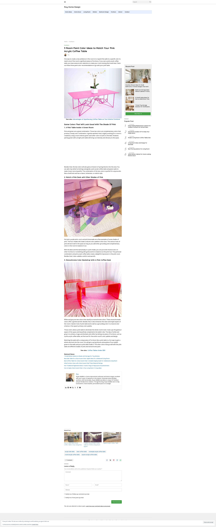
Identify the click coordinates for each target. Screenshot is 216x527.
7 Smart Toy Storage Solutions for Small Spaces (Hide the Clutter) (142, 105)
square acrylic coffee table (89, 454)
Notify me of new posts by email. (75, 497)
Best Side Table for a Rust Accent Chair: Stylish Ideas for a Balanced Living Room (87, 358)
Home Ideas (68, 12)
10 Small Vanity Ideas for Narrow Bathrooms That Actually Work (142, 98)
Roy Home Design (72, 7)
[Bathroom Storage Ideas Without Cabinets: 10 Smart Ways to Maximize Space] (130, 92)
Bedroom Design (104, 12)
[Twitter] (75, 387)
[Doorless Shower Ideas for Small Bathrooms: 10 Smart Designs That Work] (138, 76)
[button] (150, 2)
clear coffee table (82, 451)
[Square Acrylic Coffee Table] (112, 437)
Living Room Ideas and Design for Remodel (137, 143)
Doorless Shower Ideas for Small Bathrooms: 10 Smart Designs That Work (137, 85)
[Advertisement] (108, 27)
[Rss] (73, 387)
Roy (68, 55)
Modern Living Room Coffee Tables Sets (139, 138)
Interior (120, 12)
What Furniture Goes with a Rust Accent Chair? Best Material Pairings (83, 363)
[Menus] (65, 2)
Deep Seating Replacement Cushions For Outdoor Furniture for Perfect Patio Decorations (139, 126)
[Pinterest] (68, 387)
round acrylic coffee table (72, 454)
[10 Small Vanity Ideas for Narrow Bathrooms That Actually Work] (130, 100)
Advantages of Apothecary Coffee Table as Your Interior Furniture (96, 119)
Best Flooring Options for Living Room (139, 149)
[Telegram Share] (117, 460)
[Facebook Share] (107, 460)
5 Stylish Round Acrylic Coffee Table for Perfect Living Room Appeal (92, 444)
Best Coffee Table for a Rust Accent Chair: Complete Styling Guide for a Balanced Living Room (90, 361)
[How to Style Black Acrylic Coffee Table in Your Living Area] (73, 437)
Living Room (87, 12)
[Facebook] (77, 387)
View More (137, 113)
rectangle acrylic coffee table (97, 451)
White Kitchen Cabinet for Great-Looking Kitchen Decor (139, 154)
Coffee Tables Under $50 (96, 350)
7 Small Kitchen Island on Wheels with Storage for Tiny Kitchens (82, 356)
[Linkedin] (66, 387)
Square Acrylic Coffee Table (110, 443)
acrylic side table (69, 451)
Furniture (113, 12)
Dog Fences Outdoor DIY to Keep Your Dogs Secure (138, 132)
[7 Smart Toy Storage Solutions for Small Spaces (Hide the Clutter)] (130, 107)
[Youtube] (70, 387)
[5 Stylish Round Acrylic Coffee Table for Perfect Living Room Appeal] (93, 437)
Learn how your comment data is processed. (98, 506)
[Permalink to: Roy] (65, 55)
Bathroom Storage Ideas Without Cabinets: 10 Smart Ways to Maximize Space (142, 90)
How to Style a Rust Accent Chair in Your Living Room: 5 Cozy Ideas (83, 368)
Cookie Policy (35, 524)
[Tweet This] (110, 460)
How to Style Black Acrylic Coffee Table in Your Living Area (73, 444)
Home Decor (77, 12)
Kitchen (95, 12)
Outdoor (127, 12)
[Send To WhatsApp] (120, 460)
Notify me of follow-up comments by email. (77, 494)
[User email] (80, 387)
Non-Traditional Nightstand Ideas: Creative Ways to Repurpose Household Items (86, 365)
